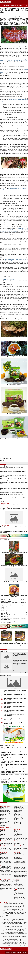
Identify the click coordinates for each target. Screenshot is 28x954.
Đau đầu (2, 856)
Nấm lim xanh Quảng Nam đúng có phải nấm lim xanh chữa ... (15, 722)
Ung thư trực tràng (4, 821)
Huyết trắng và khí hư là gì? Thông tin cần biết (11, 494)
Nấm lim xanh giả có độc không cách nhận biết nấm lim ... (14, 719)
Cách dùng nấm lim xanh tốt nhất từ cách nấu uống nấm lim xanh (14, 612)
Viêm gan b (2, 830)
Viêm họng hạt (3, 854)
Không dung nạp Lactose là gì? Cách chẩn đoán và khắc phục (13, 527)
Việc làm (24, 952)
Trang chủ (1, 5)
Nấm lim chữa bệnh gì (19, 897)
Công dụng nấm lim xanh (6, 838)
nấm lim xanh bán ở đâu (13, 905)
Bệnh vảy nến (17, 843)
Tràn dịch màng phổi (5, 848)
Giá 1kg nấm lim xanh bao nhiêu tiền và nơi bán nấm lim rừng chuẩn (14, 765)
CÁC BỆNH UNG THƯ (6, 806)
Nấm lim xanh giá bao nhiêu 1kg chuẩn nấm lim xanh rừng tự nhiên (14, 596)
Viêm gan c (2, 834)
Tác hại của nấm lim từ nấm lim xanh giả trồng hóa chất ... (14, 711)
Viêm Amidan (3, 853)
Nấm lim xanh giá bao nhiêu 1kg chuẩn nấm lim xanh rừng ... (15, 699)
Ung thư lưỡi (3, 817)
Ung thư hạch (3, 818)
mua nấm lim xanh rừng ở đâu (15, 926)
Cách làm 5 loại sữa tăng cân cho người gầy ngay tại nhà (13, 472)
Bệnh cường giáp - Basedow (20, 848)
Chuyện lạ (16, 883)
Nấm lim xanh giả (18, 884)
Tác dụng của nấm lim (5, 860)
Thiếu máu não (17, 853)
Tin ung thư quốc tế (4, 867)
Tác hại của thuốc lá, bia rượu (7, 881)
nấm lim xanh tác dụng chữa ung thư (12, 936)
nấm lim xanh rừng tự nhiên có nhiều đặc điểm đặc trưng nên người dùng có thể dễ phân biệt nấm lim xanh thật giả (14, 230)
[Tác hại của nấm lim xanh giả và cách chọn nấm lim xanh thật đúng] (14, 546)
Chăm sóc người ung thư (19, 867)
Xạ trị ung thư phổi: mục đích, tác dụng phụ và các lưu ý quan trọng (13, 532)
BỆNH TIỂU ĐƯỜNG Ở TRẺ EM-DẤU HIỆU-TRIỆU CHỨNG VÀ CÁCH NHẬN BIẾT (12, 468)
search (26, 2)
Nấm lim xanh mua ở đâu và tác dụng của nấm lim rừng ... (14, 703)
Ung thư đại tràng (18, 817)
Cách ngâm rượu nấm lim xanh (6, 889)
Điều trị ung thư (3, 808)
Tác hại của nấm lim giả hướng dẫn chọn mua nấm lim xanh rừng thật (13, 609)
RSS (11, 952)
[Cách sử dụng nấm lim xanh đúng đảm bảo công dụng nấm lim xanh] (14, 559)
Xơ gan (2, 835)
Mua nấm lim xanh (18, 858)
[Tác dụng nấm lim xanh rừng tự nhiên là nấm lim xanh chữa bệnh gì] (14, 682)
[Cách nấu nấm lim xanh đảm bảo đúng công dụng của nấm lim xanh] (14, 574)
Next (26, 637)
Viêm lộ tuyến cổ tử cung (6, 843)
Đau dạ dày (16, 831)
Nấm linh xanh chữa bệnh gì (20, 873)
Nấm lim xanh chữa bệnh (6, 839)
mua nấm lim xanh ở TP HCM (11, 925)
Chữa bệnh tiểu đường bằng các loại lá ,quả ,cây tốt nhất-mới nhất (13, 476)
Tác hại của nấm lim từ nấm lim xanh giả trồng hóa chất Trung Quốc (13, 619)
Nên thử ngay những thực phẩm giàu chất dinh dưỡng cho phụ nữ (19, 654)
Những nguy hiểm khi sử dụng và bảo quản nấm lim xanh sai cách (14, 755)
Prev (1, 637)
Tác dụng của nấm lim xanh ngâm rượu (6, 872)
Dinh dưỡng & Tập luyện (19, 868)
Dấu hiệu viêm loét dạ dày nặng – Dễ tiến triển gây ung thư (13, 497)
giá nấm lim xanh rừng (11, 906)
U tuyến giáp (17, 847)
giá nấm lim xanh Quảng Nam (13, 940)
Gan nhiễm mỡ (3, 831)
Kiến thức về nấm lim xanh (16, 5)
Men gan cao (3, 833)
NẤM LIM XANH (6, 5)
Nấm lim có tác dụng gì (5, 861)
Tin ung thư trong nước (5, 866)
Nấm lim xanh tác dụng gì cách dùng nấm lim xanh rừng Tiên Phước (13, 758)
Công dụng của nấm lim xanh (20, 844)
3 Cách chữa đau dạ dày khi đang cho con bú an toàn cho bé (13, 509)
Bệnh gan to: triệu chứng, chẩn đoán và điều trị (12, 492)
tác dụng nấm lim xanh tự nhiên (12, 927)
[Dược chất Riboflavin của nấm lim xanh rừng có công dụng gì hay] (6, 636)
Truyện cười (16, 880)
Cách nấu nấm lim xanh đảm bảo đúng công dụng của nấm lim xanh (14, 582)
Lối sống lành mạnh (4, 883)
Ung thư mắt (17, 821)
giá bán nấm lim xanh (11, 923)
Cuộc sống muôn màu (19, 892)
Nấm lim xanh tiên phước (6, 887)
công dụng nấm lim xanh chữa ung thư (14, 933)
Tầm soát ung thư (4, 880)
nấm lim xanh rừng (13, 907)
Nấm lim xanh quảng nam (6, 885)
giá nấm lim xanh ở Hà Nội (13, 930)
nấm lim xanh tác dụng (15, 920)
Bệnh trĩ (16, 830)
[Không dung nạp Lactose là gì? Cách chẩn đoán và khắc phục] (14, 518)
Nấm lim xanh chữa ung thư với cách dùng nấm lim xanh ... (14, 695)
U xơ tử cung (3, 842)
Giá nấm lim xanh (4, 857)
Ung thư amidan (4, 823)
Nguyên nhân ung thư (5, 811)
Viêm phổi (2, 847)
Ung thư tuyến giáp (4, 819)
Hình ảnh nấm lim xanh (19, 887)
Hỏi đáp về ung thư (4, 810)
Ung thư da (2, 825)
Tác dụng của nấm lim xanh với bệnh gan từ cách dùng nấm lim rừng (13, 752)
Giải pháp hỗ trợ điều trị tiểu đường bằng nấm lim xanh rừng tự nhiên (20, 644)
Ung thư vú (2, 815)
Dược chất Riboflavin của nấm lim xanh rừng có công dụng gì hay (6, 644)
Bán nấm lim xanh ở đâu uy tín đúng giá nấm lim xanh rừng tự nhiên (13, 621)
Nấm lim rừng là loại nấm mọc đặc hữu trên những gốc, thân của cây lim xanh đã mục (14, 71)
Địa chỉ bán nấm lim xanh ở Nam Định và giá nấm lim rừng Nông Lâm (14, 782)
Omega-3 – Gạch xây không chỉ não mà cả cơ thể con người (13, 483)
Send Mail (25, 15)
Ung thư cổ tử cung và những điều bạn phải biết (20, 661)
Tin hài (15, 881)
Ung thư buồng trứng (5, 813)
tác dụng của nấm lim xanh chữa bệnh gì (13, 915)
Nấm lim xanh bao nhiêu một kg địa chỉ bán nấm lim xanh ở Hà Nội (14, 748)
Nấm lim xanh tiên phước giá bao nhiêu (20, 877)
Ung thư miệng (3, 822)
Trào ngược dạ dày (18, 834)
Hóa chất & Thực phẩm (5, 884)
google (27, 15)
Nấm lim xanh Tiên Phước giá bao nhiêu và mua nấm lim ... (14, 707)
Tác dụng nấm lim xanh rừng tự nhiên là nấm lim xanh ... (15, 691)
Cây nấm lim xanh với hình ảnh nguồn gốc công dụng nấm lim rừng (13, 600)
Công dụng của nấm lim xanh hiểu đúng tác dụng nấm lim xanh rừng (13, 603)
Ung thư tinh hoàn (18, 811)
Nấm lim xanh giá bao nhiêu (6, 844)
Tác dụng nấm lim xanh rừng (6, 849)
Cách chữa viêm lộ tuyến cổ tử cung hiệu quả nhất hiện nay (19, 664)
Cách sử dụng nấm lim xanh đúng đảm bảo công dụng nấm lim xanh (14, 566)
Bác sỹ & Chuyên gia (5, 870)
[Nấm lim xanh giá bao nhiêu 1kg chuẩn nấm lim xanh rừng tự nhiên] (14, 589)
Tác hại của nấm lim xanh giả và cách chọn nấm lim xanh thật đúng (14, 553)
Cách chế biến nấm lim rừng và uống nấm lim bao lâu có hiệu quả (14, 775)
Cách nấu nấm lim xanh (5, 862)
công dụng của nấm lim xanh (13, 912)
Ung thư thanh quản (18, 818)
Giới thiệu (19, 952)
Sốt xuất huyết (17, 857)
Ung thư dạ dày (17, 822)
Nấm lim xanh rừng (18, 835)
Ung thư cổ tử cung (18, 807)
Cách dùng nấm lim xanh (6, 837)
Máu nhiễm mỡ (17, 856)
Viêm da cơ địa (17, 842)
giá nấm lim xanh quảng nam (12, 913)
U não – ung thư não (18, 815)
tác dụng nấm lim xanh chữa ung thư (14, 945)
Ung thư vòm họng (18, 806)
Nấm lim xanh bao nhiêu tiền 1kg (20, 872)
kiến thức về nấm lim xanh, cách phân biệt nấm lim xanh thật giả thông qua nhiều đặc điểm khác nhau (14, 60)
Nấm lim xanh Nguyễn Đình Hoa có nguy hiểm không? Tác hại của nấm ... (12, 772)
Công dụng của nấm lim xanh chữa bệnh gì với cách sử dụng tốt (14, 606)
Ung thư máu (3, 814)
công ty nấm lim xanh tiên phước (15, 917)
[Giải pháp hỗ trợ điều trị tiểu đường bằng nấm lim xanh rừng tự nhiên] (20, 636)
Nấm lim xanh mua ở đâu (19, 896)
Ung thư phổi (17, 814)
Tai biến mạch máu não (19, 854)
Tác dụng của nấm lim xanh (20, 837)
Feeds (14, 952)
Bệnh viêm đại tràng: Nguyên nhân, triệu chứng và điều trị (14, 489)
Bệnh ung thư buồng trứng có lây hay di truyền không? (19, 671)
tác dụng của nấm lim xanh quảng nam (12, 922)
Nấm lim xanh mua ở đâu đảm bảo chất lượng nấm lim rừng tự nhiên (13, 768)
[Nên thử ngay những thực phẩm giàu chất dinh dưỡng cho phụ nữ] (6, 656)
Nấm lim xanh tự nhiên (19, 860)
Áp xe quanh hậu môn (5, 486)
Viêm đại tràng (17, 833)
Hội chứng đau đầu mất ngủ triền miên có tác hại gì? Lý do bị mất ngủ (13, 479)
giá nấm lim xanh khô (12, 903)
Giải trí (15, 894)
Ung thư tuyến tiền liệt (19, 808)
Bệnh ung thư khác (18, 823)
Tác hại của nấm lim (18, 885)
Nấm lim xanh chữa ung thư (20, 839)
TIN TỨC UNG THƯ (4, 525)
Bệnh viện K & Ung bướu (5, 868)
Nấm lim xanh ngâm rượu (19, 862)
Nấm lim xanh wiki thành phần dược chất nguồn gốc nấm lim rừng (14, 615)
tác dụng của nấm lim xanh (11, 919)
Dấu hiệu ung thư (4, 807)
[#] (5, 2)
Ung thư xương (17, 819)
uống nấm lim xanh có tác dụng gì (15, 929)
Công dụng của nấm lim (19, 888)
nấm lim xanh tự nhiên (10, 910)
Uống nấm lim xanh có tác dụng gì (20, 899)
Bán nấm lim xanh (4, 858)
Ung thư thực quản (18, 810)
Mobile (8, 952)
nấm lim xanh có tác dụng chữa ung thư (13, 943)
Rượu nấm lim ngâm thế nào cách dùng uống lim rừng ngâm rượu (13, 778)
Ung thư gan (17, 813)
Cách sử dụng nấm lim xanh (20, 838)
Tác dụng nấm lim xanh (19, 861)
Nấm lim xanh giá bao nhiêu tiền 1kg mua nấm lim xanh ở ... (14, 715)
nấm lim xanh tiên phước (12, 909)
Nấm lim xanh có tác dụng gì (20, 875)
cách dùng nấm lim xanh (13, 932)
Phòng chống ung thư (19, 893)
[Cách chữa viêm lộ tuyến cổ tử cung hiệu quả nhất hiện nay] (6, 666)
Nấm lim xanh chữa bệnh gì (20, 870)
